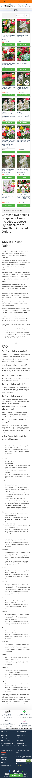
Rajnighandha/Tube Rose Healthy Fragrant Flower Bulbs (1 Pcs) (22, 35)
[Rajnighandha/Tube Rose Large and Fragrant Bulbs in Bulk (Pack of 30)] (23, 161)
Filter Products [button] (16, 775)
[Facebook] (9, 770)
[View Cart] (30, 5)
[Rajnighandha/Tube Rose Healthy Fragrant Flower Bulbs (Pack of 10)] (8, 161)
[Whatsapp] (22, 770)
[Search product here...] (26, 5)
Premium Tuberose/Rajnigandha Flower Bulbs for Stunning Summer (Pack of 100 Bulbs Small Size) (8, 115)
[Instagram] (14, 770)
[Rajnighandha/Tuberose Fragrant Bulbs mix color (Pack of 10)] (8, 186)
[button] (8, 44)
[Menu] (2, 5)
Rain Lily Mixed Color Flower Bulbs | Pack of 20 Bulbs (23, 141)
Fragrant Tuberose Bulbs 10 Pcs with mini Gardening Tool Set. (23, 89)
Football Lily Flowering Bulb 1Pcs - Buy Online (8, 88)
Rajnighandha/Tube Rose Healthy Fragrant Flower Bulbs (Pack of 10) (8, 171)
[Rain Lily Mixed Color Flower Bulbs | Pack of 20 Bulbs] (23, 132)
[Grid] (4, 15)
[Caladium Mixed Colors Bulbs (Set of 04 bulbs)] (23, 53)
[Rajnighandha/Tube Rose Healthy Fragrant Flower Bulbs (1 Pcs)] (23, 26)
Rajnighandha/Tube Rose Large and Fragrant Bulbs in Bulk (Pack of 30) (23, 171)
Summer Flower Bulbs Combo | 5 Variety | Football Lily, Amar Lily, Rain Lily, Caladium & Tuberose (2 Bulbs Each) (8, 37)
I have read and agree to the (23, 764)
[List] (7, 15)
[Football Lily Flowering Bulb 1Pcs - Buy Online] (8, 79)
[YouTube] (18, 770)
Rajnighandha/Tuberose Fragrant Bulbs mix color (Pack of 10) (7, 196)
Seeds (15, 9)
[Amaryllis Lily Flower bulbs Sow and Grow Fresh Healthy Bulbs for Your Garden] (8, 53)
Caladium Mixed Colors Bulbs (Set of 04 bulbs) (22, 62)
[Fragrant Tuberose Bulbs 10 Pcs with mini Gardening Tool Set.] (23, 79)
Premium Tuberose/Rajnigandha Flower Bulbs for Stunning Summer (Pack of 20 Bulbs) (23, 114)
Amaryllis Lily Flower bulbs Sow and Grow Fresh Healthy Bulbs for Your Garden (8, 63)
